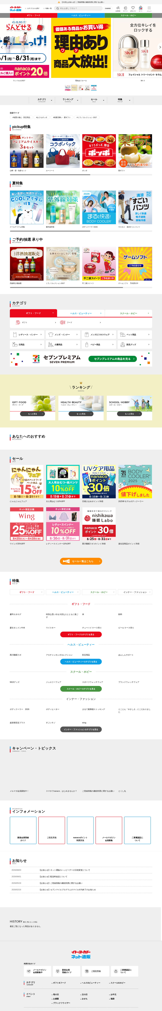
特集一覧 (49, 8)
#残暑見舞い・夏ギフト (62, 117)
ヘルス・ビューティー (81, 15)
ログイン (125, 11)
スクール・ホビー (128, 15)
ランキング (68, 100)
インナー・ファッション (135, 592)
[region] (81, 154)
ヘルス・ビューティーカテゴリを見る (81, 725)
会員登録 (118, 11)
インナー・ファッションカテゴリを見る (81, 793)
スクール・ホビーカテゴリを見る (81, 752)
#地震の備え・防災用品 (21, 117)
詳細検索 (108, 8)
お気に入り (133, 11)
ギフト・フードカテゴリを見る (81, 698)
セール (94, 100)
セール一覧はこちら (79, 561)
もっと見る (32, 414)
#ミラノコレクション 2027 (87, 117)
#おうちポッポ (41, 117)
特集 (120, 100)
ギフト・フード (33, 15)
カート (140, 11)
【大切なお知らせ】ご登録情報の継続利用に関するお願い (82, 2)
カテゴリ (42, 100)
